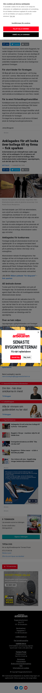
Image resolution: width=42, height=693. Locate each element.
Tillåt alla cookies (21, 29)
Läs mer (12, 16)
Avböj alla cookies (21, 34)
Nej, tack (27, 357)
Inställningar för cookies (21, 23)
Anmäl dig (15, 357)
